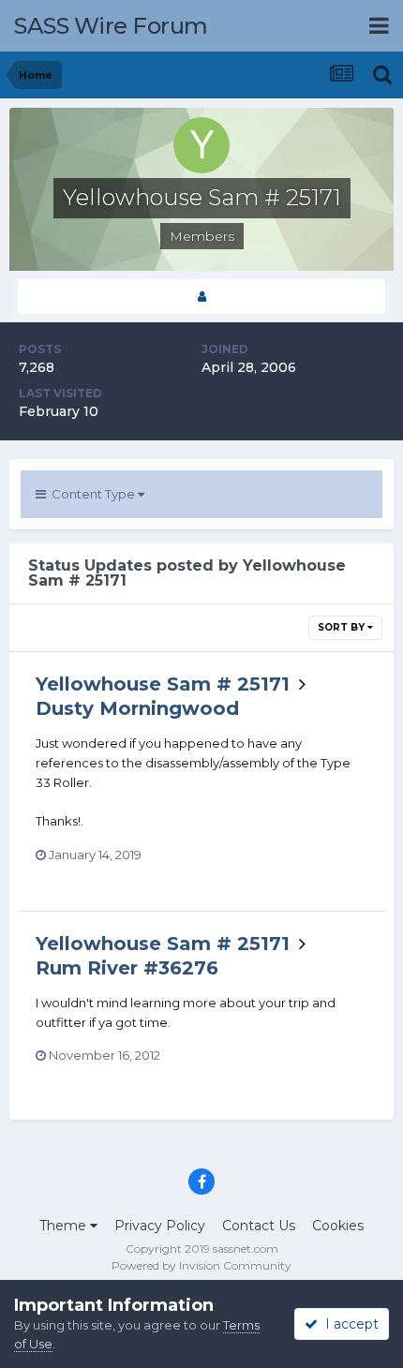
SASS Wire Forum (111, 25)
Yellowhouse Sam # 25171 (163, 684)
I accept (348, 1324)
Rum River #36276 (127, 968)
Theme (64, 1225)
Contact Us (258, 1225)
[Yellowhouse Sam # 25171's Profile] (201, 296)
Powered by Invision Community (201, 1265)
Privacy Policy (159, 1225)
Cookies (338, 1225)
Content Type (92, 493)
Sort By (342, 627)
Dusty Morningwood (137, 708)
